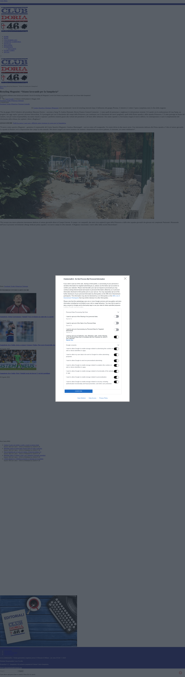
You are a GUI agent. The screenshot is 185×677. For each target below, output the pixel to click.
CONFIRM (78, 391)
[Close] (126, 279)
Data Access (92, 398)
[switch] (116, 316)
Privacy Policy (103, 398)
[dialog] (92, 338)
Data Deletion (81, 398)
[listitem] (92, 312)
